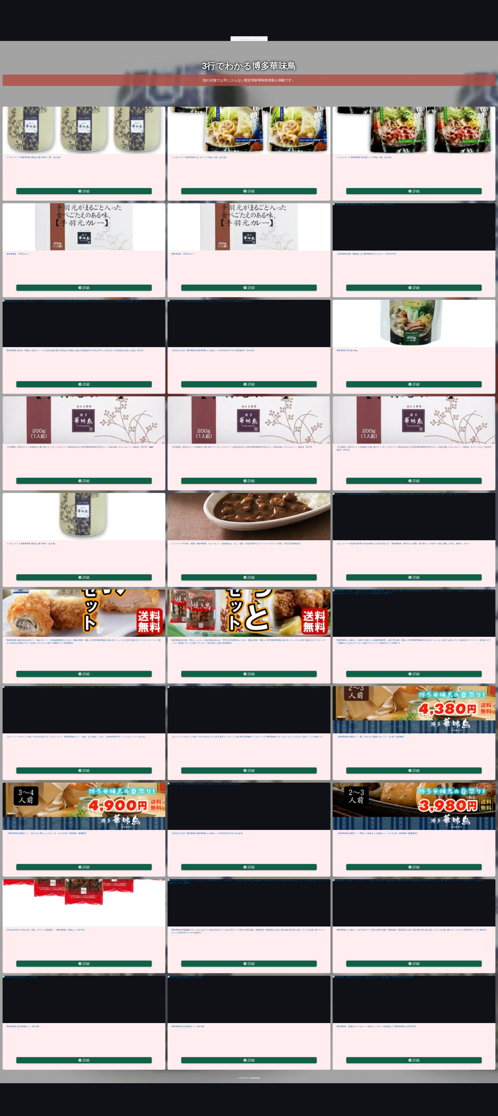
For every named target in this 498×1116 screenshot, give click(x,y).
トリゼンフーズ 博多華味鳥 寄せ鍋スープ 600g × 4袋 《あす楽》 (365, 157)
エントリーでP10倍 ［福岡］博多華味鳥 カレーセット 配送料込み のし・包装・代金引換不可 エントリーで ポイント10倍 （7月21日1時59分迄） (236, 543)
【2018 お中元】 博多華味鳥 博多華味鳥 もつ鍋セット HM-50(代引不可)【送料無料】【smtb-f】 (213, 350)
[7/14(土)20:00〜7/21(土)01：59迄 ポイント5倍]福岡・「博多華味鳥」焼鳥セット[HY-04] (45, 930)
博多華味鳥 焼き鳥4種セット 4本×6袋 (22, 1026)
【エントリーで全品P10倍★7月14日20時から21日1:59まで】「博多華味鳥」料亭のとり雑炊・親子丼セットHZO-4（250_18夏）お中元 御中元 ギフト (403, 543)
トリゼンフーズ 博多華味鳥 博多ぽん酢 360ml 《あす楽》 (31, 543)
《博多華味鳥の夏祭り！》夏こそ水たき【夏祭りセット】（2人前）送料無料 (370, 737)
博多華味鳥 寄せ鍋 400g (347, 350)
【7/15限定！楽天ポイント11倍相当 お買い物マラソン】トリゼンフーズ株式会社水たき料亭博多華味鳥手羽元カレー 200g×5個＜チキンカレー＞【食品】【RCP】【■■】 (80, 447)
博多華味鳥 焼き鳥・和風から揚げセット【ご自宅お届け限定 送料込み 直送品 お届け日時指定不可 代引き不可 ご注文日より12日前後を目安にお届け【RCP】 (75, 350)
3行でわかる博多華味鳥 (249, 66)
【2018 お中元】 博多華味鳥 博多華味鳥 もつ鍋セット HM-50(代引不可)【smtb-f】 (207, 833)
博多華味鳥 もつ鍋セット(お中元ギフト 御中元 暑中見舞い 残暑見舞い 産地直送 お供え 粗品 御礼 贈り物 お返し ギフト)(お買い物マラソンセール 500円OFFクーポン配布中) (412, 930)
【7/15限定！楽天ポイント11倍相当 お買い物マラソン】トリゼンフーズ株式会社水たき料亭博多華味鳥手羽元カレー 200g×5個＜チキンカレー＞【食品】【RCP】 (242, 447)
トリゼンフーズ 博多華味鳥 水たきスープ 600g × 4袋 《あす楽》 (199, 157)
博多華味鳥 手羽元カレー (18, 254)
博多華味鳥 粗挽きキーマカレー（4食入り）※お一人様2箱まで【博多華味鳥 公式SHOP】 (377, 1026)
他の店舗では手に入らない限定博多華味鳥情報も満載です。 (249, 80)
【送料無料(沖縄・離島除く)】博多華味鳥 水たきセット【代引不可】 (367, 254)
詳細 (85, 191)
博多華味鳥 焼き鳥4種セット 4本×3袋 (187, 1026)
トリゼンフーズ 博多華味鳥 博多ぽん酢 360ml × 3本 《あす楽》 (34, 157)
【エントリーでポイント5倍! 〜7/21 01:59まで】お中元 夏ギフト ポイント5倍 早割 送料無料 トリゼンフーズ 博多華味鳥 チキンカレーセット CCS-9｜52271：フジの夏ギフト (247, 737)
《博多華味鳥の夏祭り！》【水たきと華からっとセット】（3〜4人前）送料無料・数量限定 (46, 833)
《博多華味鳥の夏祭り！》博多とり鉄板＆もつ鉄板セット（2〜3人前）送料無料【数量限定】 (377, 833)
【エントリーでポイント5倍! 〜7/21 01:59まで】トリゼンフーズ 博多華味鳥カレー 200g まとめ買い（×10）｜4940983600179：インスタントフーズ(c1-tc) (75, 737)
